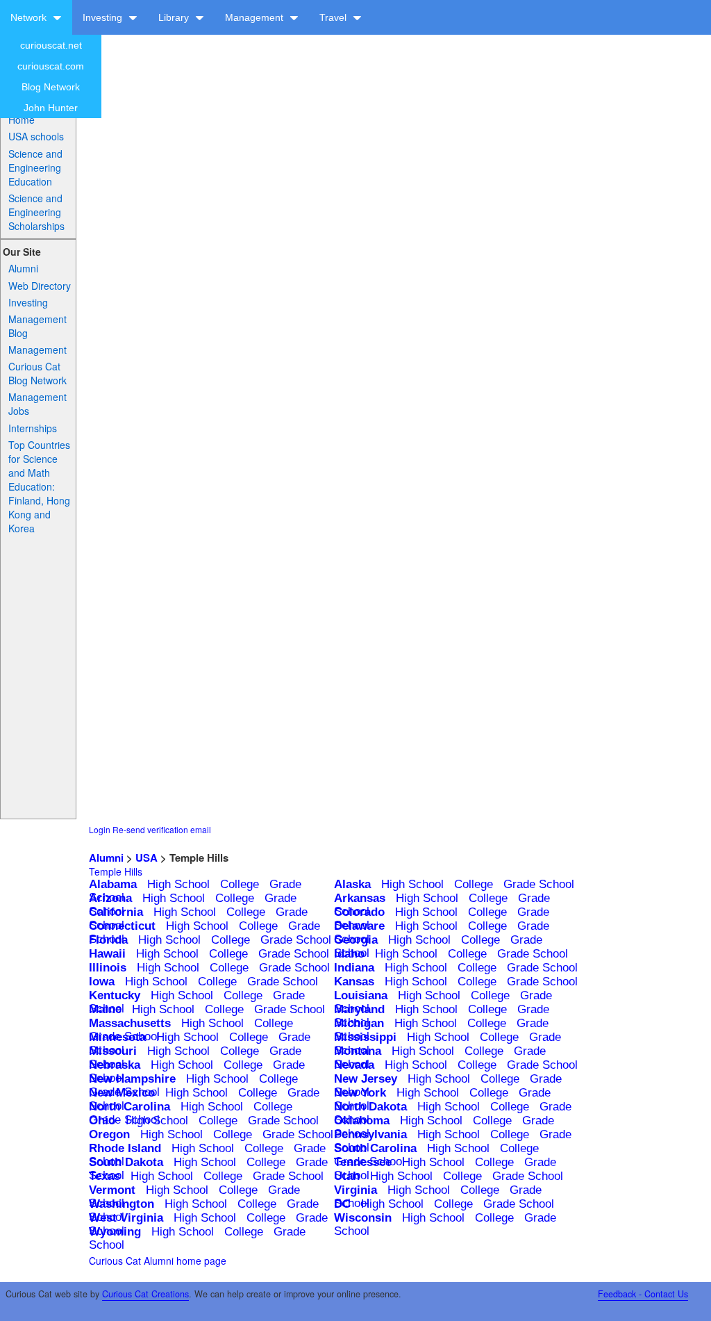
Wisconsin (363, 1217)
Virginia (355, 1190)
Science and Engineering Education (35, 167)
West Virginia (126, 1217)
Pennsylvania (370, 1134)
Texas (104, 1176)
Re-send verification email (161, 829)
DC (342, 1204)
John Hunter (51, 107)
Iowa (102, 981)
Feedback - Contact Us (643, 1294)
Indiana (354, 967)
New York (360, 1092)
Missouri (113, 1051)
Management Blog (37, 326)
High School (178, 884)
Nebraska (114, 1065)
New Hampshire (132, 1078)
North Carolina (129, 1106)
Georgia (356, 939)
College (239, 884)
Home (21, 119)
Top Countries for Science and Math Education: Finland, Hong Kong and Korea (39, 486)
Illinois (107, 967)
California (116, 912)
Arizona (110, 898)
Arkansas (359, 898)
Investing (104, 17)
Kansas (354, 981)
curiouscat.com (50, 66)
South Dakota (126, 1162)
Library (175, 17)
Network (29, 17)
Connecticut (122, 926)
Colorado (359, 912)
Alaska (352, 884)
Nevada (354, 1065)
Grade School (538, 884)
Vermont (112, 1190)
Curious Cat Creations (145, 1294)
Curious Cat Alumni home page (157, 1260)
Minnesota (117, 1037)
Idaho (349, 953)
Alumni (23, 268)
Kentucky (114, 995)
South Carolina (375, 1148)
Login (99, 829)
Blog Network (51, 86)
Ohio (102, 1120)
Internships (32, 428)
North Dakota (370, 1106)
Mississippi (365, 1037)
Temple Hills (115, 871)
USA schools (36, 136)
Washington (121, 1204)
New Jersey (365, 1078)
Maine (105, 1009)
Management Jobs (37, 404)
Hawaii (107, 953)
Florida (108, 939)
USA (146, 857)
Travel (334, 17)
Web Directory (39, 286)
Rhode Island (125, 1148)
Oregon (109, 1134)
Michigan (359, 1023)
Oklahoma (362, 1120)
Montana (357, 1051)
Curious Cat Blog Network (37, 373)
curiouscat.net (51, 45)
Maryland (359, 1009)
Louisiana (360, 995)
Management (255, 17)
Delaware (359, 926)
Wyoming (115, 1231)
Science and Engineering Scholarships (36, 212)
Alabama (113, 884)
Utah (347, 1176)
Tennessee (363, 1162)
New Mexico (122, 1092)
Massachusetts (130, 1023)
